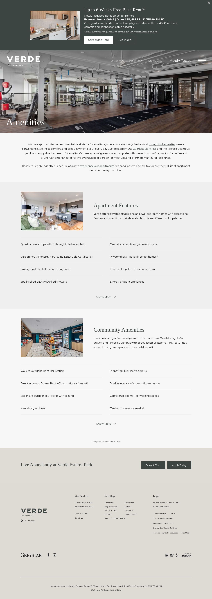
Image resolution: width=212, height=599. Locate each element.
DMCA (172, 513)
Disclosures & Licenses (162, 518)
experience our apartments (97, 166)
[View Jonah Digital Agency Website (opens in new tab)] (186, 555)
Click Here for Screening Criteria (106, 590)
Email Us (79, 518)
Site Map (185, 533)
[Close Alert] (208, 4)
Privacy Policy (159, 513)
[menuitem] (112, 503)
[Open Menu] (202, 60)
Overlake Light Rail (144, 148)
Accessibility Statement (163, 523)
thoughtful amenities (162, 144)
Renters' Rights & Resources (165, 533)
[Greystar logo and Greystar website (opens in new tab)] (31, 555)
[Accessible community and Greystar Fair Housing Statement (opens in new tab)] (177, 555)
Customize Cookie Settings (165, 528)
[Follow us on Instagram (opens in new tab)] (55, 555)
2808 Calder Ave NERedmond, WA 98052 (84, 504)
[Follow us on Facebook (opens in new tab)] (48, 555)
